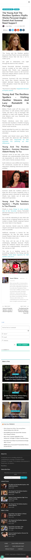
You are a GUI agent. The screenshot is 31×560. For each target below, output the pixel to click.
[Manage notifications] (27, 557)
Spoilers (17, 9)
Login (2, 322)
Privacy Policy (9, 549)
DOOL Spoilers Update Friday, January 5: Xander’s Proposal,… (15, 415)
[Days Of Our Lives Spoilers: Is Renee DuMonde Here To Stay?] (4, 515)
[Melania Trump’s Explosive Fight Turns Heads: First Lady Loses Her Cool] (4, 499)
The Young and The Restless (8, 9)
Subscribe (23, 477)
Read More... (4, 465)
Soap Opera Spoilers (18, 543)
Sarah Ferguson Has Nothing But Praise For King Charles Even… (15, 378)
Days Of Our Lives (15, 411)
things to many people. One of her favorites (15, 210)
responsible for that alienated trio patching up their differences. (15, 141)
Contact (20, 549)
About (7, 546)
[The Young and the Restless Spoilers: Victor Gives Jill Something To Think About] (4, 521)
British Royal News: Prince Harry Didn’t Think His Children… (15, 397)
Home (6, 543)
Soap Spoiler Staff (18, 546)
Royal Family (15, 374)
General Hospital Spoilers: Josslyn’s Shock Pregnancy (8, 310)
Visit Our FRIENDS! (9, 424)
